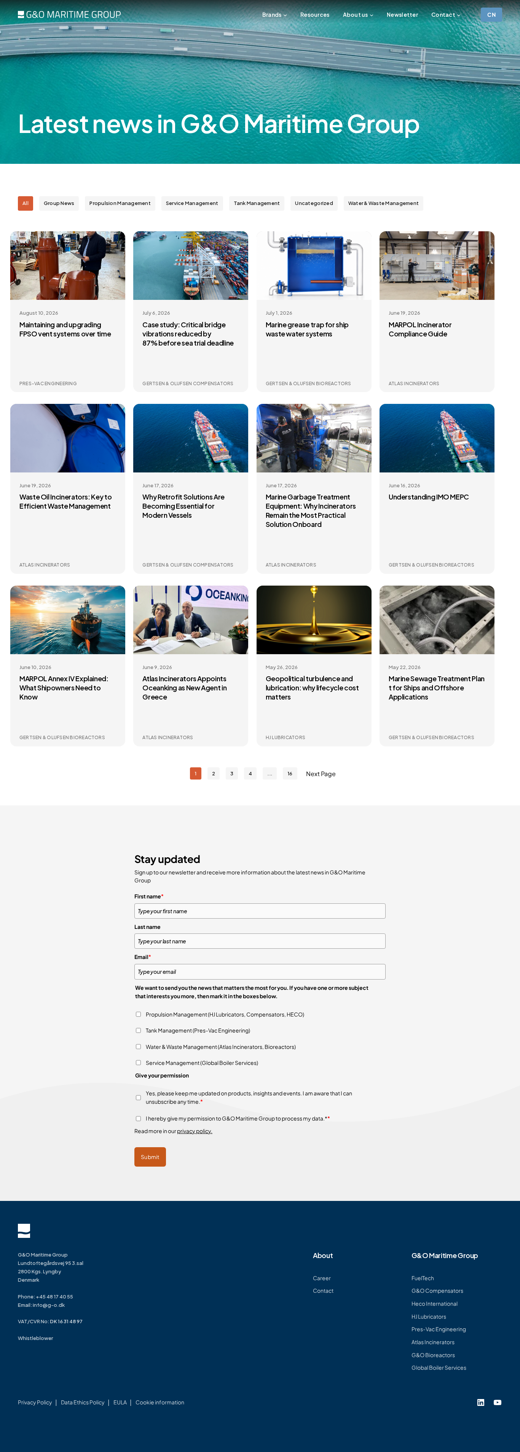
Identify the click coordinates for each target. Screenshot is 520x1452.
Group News (59, 203)
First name (149, 896)
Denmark (28, 1280)
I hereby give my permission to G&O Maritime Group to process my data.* (238, 1118)
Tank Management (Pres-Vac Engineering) (198, 1030)
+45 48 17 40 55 (54, 1297)
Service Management (192, 203)
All (25, 203)
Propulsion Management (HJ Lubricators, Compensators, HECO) (225, 1014)
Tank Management (257, 203)
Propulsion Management (119, 203)
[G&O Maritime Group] (69, 14)
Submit (150, 1156)
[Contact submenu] (459, 14)
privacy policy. (194, 1130)
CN (491, 14)
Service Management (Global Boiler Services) (202, 1062)
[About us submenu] (371, 14)
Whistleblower (35, 1338)
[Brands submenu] (285, 14)
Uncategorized (314, 203)
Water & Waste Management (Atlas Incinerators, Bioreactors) (221, 1046)
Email (142, 956)
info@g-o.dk (49, 1305)
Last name (147, 926)
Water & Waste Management (383, 203)
